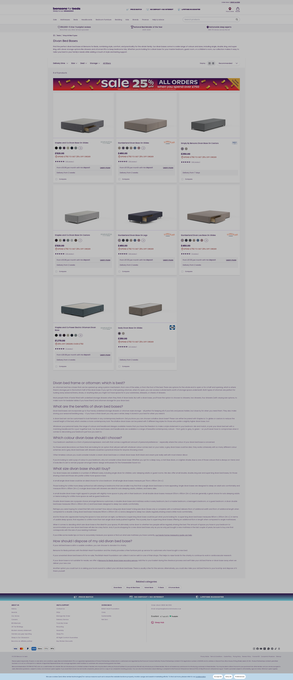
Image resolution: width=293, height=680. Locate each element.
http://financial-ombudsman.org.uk (211, 669)
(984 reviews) (132, 161)
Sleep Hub (159, 622)
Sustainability (106, 616)
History (13, 609)
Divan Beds (118, 587)
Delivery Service (62, 619)
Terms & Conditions (216, 656)
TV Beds (161, 587)
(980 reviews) (195, 162)
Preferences (239, 677)
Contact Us (60, 609)
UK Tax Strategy (17, 627)
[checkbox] (56, 179)
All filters (107, 63)
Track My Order (62, 623)
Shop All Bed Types (70, 35)
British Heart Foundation (110, 609)
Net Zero (105, 619)
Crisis (104, 612)
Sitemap (278, 656)
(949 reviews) (69, 161)
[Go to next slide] (111, 115)
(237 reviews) (132, 347)
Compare (62, 179)
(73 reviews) (69, 349)
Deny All (228, 677)
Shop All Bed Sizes (133, 587)
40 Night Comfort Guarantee (67, 637)
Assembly (60, 630)
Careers (14, 619)
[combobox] (228, 63)
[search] (237, 19)
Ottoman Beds (173, 587)
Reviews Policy (246, 656)
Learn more (105, 167)
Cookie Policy (228, 656)
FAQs (58, 612)
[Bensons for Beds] (67, 9)
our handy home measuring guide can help (173, 535)
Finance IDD (256, 656)
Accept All (218, 677)
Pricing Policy (237, 656)
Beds (59, 35)
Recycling (60, 627)
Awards (14, 612)
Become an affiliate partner (21, 641)
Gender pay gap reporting (21, 634)
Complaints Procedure (268, 656)
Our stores (15, 616)
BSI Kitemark (15, 623)
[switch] (211, 63)
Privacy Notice (205, 656)
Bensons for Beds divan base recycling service (118, 560)
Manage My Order (63, 616)
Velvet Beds (148, 587)
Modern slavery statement (21, 630)
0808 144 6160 (235, 2)
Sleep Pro (60, 634)
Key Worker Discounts (64, 641)
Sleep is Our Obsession (20, 637)
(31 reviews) (195, 254)
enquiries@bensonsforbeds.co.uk (168, 609)
